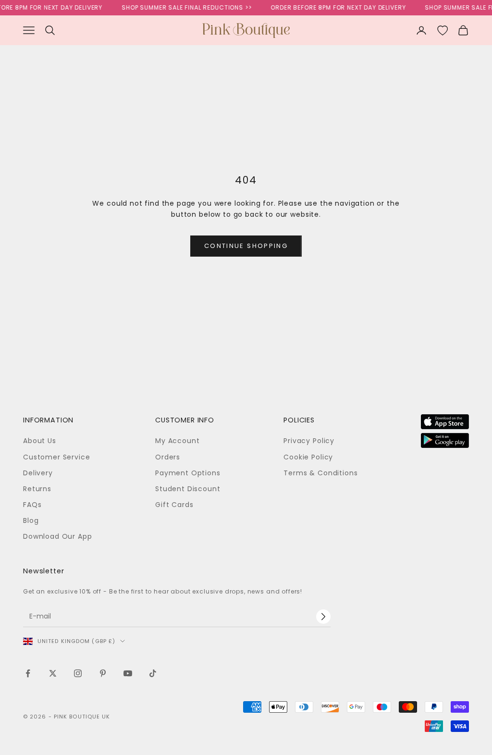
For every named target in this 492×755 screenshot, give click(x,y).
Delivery (38, 473)
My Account (177, 441)
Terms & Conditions (320, 473)
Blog (30, 520)
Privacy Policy (308, 441)
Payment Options (188, 473)
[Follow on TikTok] (153, 673)
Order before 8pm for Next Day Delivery (333, 7)
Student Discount (187, 489)
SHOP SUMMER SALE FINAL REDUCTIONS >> (182, 7)
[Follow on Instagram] (78, 673)
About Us (39, 441)
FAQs (32, 504)
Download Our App (57, 536)
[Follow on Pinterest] (103, 673)
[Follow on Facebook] (28, 673)
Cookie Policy (308, 457)
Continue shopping (246, 245)
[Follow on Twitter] (53, 673)
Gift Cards (174, 504)
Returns (37, 489)
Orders (167, 457)
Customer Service (56, 457)
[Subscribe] (323, 616)
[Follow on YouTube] (128, 673)
